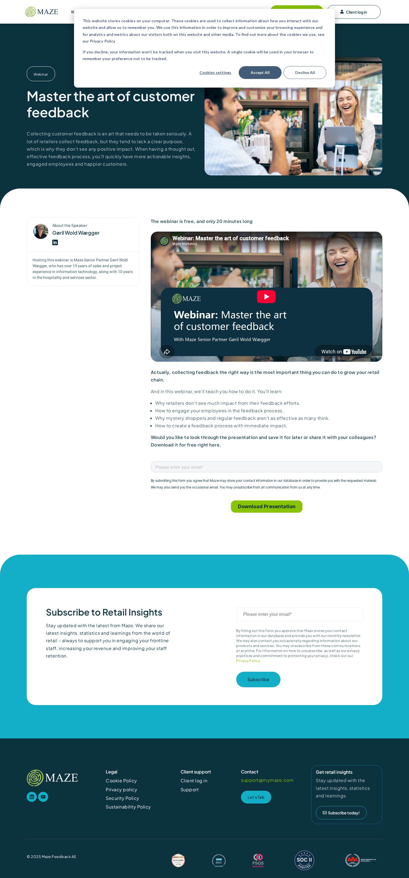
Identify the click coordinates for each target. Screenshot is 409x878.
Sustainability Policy (128, 807)
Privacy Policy (248, 661)
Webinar (41, 74)
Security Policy (122, 798)
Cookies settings (215, 72)
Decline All (305, 72)
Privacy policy (121, 789)
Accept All (260, 72)
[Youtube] (43, 797)
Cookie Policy (121, 780)
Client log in (356, 11)
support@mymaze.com (267, 780)
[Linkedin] (32, 797)
